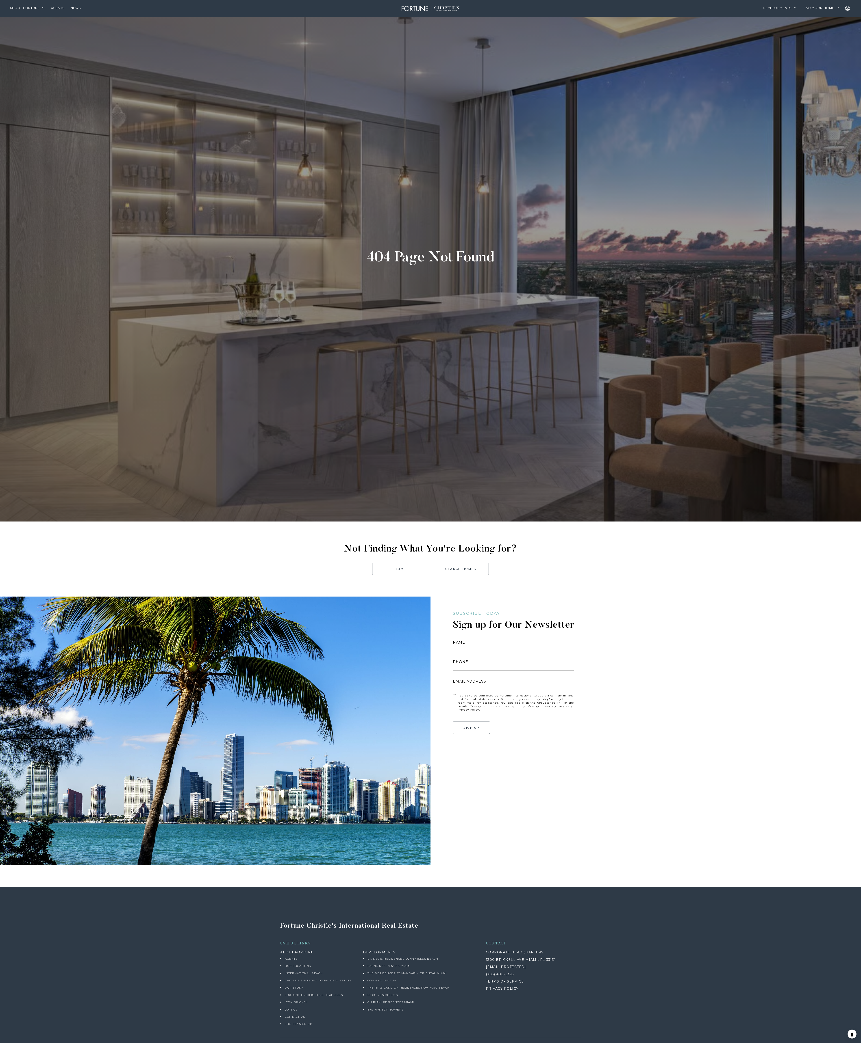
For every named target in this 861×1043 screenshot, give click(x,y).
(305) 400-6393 (500, 974)
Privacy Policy (468, 709)
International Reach (304, 973)
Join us (291, 1009)
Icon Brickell (297, 1002)
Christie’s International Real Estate (318, 980)
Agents (291, 958)
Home (400, 569)
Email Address (469, 681)
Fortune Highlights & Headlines (314, 995)
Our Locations (298, 966)
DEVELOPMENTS (379, 952)
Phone (460, 662)
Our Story (294, 987)
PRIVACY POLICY (502, 989)
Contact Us (295, 1016)
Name (459, 642)
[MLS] (848, 8)
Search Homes (460, 569)
